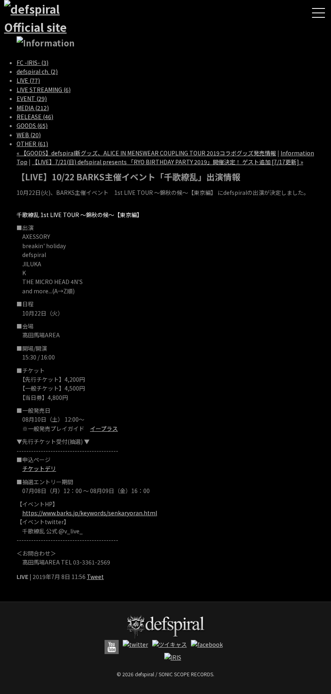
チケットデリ (39, 468)
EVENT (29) (32, 98)
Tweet (95, 577)
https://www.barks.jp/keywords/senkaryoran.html (89, 513)
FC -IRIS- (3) (32, 63)
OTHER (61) (32, 144)
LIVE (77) (28, 80)
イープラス (104, 428)
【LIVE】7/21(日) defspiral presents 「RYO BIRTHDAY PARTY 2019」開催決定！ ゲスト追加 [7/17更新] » (167, 162)
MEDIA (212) (33, 108)
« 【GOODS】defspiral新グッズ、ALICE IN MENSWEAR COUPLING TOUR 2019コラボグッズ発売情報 (146, 153)
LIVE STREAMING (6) (44, 90)
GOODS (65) (32, 125)
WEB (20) (29, 135)
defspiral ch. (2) (37, 71)
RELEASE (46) (35, 117)
